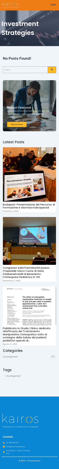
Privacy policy (34, 460)
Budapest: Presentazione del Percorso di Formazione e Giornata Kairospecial (29, 206)
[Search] (52, 69)
